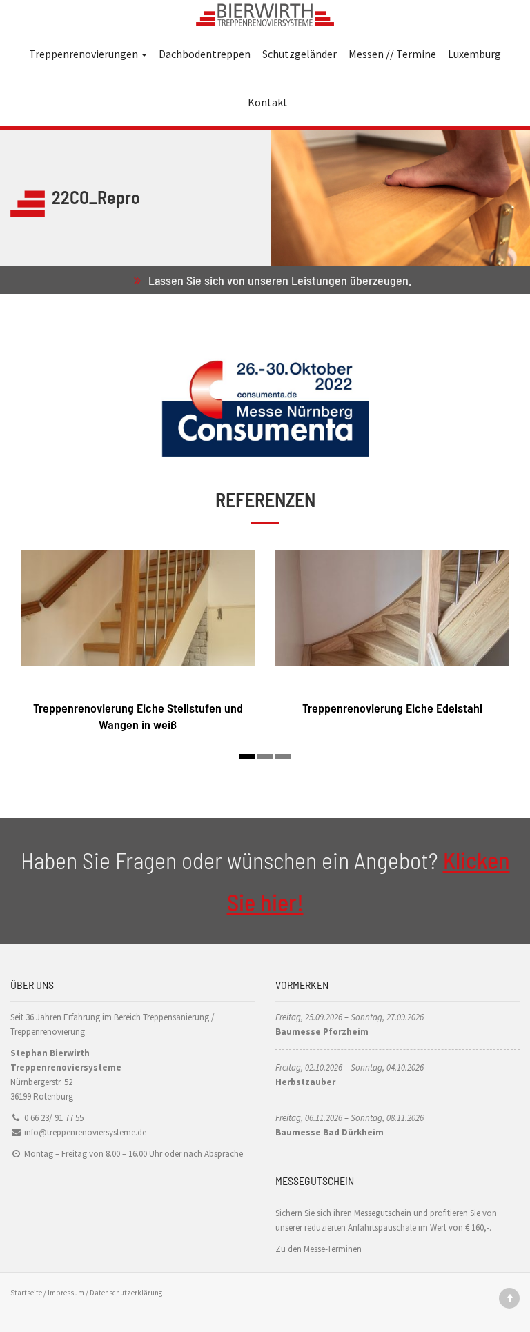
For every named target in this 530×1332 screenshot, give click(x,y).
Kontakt (268, 102)
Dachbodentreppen (205, 54)
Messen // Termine (392, 54)
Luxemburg (474, 54)
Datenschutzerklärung (126, 1293)
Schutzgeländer (299, 54)
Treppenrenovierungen (84, 54)
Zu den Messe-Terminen (318, 1249)
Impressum (66, 1293)
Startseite (26, 1293)
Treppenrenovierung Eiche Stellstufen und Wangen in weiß (138, 715)
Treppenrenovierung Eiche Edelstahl (392, 707)
